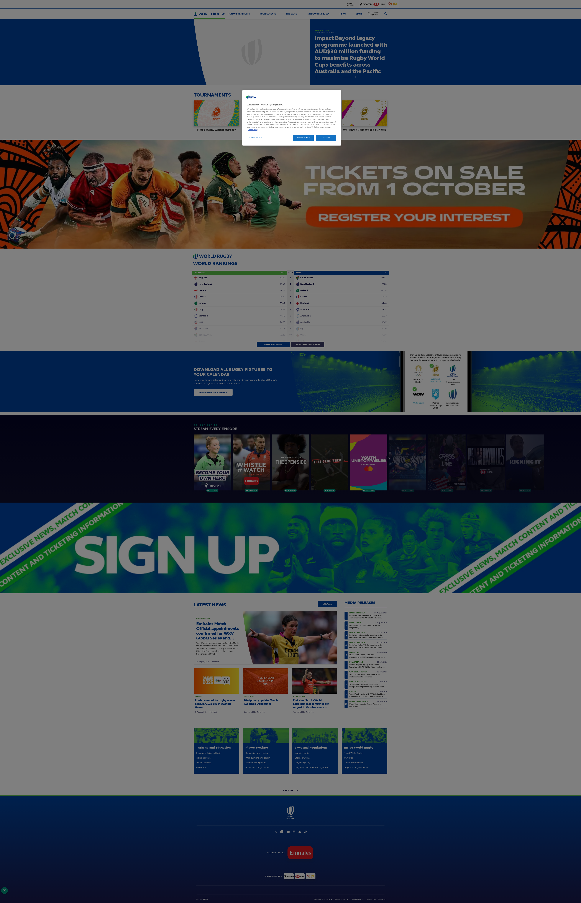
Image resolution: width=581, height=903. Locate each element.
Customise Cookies (257, 138)
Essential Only (303, 138)
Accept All (326, 138)
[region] (291, 118)
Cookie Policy (253, 130)
